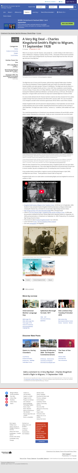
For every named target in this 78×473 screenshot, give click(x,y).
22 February (43, 359)
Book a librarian (27, 408)
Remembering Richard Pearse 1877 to (11, 70)
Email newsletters (14, 394)
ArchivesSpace (40, 399)
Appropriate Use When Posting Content (33, 379)
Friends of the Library (15, 436)
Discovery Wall (40, 406)
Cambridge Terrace (27, 362)
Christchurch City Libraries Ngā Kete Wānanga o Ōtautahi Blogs (18, 33)
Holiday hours (13, 425)
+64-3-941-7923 (40, 437)
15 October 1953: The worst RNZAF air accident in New (10, 76)
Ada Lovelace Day (62, 319)
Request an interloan (28, 399)
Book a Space (7, 16)
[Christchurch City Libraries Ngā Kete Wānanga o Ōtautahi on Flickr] (6, 396)
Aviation (28, 280)
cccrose (26, 49)
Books (16, 49)
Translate (74, 456)
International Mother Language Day (30, 313)
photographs (33, 223)
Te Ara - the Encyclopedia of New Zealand (44, 221)
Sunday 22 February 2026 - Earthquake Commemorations (48, 352)
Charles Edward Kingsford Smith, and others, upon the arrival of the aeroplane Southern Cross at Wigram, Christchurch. (47, 154)
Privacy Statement (31, 458)
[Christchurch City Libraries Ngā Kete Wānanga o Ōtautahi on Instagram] (6, 399)
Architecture (26, 360)
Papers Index (40, 412)
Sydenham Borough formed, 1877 (48, 312)
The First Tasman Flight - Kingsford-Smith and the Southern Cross (46, 212)
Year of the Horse (62, 360)
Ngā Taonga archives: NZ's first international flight (37, 210)
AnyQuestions (25, 431)
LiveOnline (24, 430)
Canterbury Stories (41, 401)
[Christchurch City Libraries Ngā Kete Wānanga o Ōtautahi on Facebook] (6, 393)
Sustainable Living (14, 438)
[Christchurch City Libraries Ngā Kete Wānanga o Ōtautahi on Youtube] (6, 402)
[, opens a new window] (6, 454)
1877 (45, 317)
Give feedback (25, 433)
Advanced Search (73, 9)
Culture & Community (12, 51)
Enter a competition (28, 417)
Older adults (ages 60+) (28, 321)
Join (4, 12)
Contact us (25, 428)
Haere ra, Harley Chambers (29, 351)
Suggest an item (27, 398)
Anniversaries (50, 359)
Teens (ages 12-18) (27, 323)
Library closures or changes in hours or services (14, 428)
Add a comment (29, 289)
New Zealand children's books (65, 321)
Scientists (65, 323)
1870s (41, 317)
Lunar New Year (62, 358)
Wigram (50, 280)
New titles (12, 396)
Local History (14, 55)
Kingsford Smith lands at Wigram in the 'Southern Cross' (39, 205)
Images (16, 53)
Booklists (12, 399)
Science (60, 323)
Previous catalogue (41, 398)
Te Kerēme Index (41, 413)
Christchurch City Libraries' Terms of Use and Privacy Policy (61, 451)
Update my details (27, 396)
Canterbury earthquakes (46, 360)
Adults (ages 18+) (27, 319)
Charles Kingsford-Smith (42, 220)
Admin (11, 403)
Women (71, 323)
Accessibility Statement (43, 458)
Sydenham (42, 320)
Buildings (32, 360)
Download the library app (43, 396)
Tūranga (12, 440)
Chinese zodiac (62, 356)
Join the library (27, 394)
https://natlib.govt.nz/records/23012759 (57, 162)
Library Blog (13, 398)
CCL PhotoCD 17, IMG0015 (46, 77)
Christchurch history (45, 319)
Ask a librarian (26, 401)
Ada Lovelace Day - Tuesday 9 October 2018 (65, 313)
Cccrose (39, 33)
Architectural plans (27, 358)
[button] (50, 1)
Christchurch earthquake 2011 (47, 362)
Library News (13, 401)
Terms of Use (23, 458)
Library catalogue (41, 394)
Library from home (41, 419)
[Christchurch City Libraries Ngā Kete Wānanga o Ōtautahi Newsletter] (6, 405)
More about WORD (67, 23)
